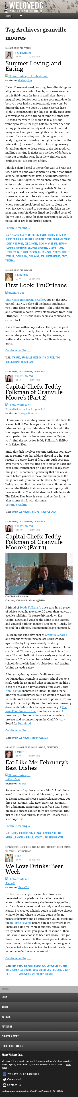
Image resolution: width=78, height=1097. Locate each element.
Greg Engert (39, 970)
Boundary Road (43, 239)
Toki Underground (50, 256)
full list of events (20, 923)
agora (14, 833)
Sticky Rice (48, 357)
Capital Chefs (11, 371)
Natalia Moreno (24, 53)
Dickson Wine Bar (48, 243)
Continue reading (18, 228)
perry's (57, 252)
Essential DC (25, 847)
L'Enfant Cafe (56, 247)
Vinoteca (10, 260)
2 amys (15, 235)
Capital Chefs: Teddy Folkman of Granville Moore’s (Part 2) (34, 392)
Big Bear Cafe (39, 235)
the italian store (54, 837)
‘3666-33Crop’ (12, 779)
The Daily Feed (26, 270)
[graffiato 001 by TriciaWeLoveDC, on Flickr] (14, 292)
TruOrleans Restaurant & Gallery (25, 300)
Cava (38, 833)
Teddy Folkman (48, 511)
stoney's (39, 837)
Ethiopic (15, 357)
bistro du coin (13, 239)
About (5, 1007)
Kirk (19, 856)
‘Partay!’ (10, 883)
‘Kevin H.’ (23, 887)
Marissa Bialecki (25, 376)
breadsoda (39, 965)
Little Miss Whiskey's (23, 974)
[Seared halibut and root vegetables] (17, 405)
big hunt (28, 965)
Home (9, 16)
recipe (35, 511)
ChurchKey (52, 965)
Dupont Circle (11, 847)
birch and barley (57, 235)
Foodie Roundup (38, 747)
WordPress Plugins (40, 1091)
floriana (10, 247)
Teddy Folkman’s (31, 607)
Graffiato (21, 247)
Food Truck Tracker (12, 1046)
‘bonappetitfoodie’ (28, 413)
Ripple (65, 252)
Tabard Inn (21, 256)
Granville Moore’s (56, 635)
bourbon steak (27, 833)
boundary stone (61, 239)
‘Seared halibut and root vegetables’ (25, 409)
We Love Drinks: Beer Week (34, 868)
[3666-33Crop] (17, 775)
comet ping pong (14, 243)
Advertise (7, 1026)
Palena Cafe (44, 252)
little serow (30, 252)
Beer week (16, 965)
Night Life (51, 847)
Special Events (63, 847)
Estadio (63, 243)
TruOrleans (27, 362)
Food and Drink (12, 48)
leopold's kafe (13, 252)
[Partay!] (17, 879)
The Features (25, 48)
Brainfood (24, 723)
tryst (64, 256)
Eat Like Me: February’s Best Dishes (36, 765)
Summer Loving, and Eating (33, 66)
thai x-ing (34, 256)
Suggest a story (10, 1036)
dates (34, 243)
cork (27, 243)
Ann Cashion (13, 691)
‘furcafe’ (22, 784)
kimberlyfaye (25, 80)
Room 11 (9, 256)
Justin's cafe (54, 970)
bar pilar (25, 235)
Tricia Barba (22, 275)
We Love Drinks (24, 851)
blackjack (28, 239)
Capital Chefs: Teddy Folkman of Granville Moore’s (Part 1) (34, 542)
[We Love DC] (41, 7)
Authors (6, 1017)
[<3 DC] (26, 76)
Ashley (20, 752)
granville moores (37, 247)
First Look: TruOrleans (36, 285)
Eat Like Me (10, 747)
